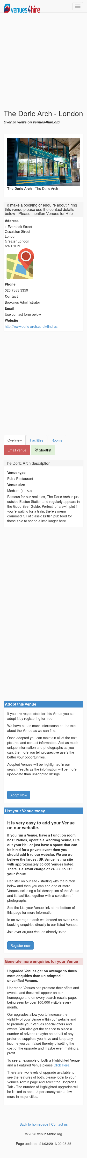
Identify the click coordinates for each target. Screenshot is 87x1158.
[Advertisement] (43, 60)
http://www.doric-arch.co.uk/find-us (31, 326)
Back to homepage (34, 1124)
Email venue (16, 450)
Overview (14, 440)
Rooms (56, 440)
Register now (20, 945)
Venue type (16, 472)
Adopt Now (18, 795)
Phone (10, 284)
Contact (11, 296)
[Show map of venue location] (43, 263)
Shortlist (44, 450)
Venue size (16, 484)
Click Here (61, 1065)
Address (12, 220)
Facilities (36, 440)
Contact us (59, 1124)
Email (9, 308)
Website (11, 320)
